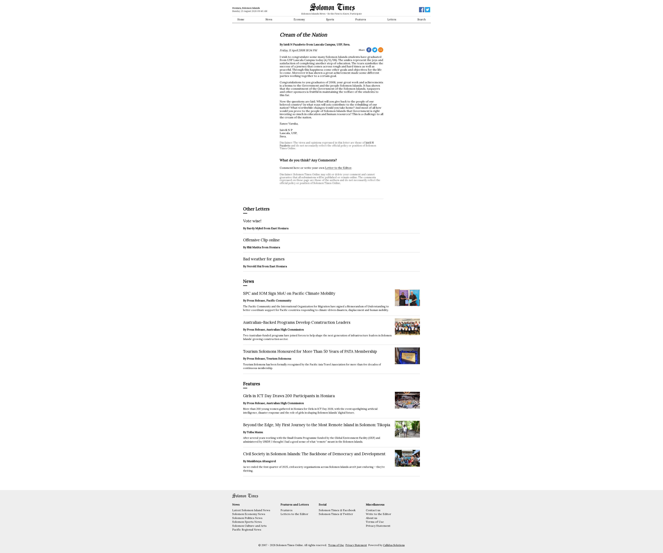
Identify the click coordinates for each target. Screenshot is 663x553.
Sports (330, 19)
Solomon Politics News (247, 518)
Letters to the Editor (294, 514)
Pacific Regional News (246, 529)
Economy (299, 19)
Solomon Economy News (248, 514)
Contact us (373, 510)
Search (421, 19)
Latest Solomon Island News (251, 510)
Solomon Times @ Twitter (336, 514)
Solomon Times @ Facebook (337, 510)
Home (240, 19)
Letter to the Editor (338, 167)
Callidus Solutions (394, 545)
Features (360, 19)
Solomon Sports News (247, 521)
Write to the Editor (378, 514)
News (269, 19)
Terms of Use (375, 521)
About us (371, 518)
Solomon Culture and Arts (249, 525)
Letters (391, 19)
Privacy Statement (378, 525)
